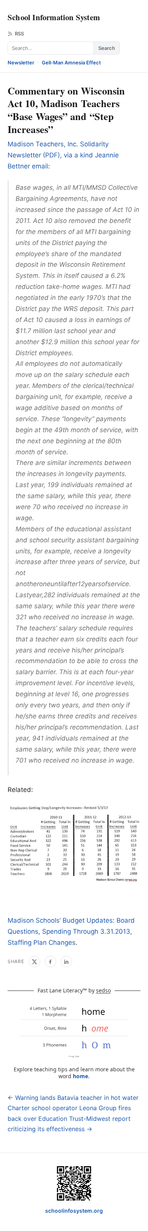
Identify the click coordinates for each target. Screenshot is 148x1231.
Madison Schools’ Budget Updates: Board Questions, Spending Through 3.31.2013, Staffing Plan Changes (71, 931)
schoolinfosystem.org (74, 1210)
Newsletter (21, 62)
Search (106, 48)
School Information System (54, 17)
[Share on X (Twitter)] (34, 961)
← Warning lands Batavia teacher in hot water (73, 1097)
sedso (103, 990)
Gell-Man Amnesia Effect (71, 62)
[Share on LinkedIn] (66, 961)
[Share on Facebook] (50, 961)
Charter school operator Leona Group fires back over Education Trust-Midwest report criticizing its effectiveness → (69, 1118)
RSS (19, 33)
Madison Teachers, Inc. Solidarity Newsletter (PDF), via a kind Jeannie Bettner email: (63, 155)
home (80, 1076)
